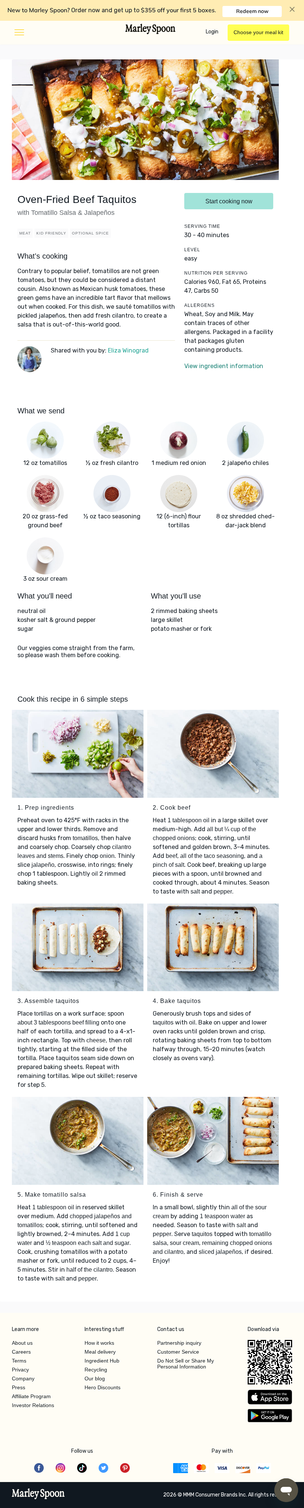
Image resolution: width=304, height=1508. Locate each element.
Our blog (95, 1378)
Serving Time (202, 226)
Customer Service (178, 1352)
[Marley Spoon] (38, 1494)
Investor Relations (33, 1405)
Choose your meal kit (258, 32)
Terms (19, 1361)
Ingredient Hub (102, 1361)
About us (22, 1343)
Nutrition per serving (216, 273)
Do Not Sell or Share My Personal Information (185, 1364)
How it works (99, 1343)
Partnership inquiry (179, 1343)
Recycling (96, 1370)
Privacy (20, 1370)
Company (23, 1378)
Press (18, 1387)
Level (192, 249)
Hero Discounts (102, 1387)
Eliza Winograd (128, 350)
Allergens (199, 305)
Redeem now (252, 11)
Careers (21, 1352)
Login (212, 32)
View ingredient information (223, 366)
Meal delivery (100, 1352)
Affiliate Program (31, 1396)
